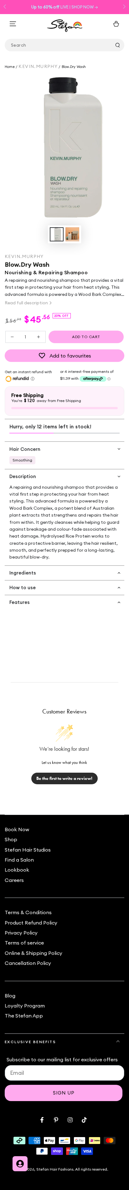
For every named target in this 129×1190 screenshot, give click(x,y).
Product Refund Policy (31, 923)
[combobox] (64, 45)
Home (10, 66)
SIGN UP (64, 1093)
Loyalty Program (25, 1005)
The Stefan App (24, 1015)
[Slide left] (5, 7)
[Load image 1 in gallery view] (57, 234)
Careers (14, 880)
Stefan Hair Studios (28, 850)
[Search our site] (117, 45)
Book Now (17, 829)
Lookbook (17, 870)
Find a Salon (19, 860)
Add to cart (86, 336)
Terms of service (24, 943)
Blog (10, 995)
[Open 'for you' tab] (20, 1163)
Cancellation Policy (28, 963)
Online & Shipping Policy (33, 953)
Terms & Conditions (28, 912)
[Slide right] (123, 7)
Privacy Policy (21, 933)
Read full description (26, 303)
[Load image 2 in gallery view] (72, 234)
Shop (11, 839)
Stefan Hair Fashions (54, 1169)
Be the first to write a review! (64, 778)
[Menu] (13, 23)
